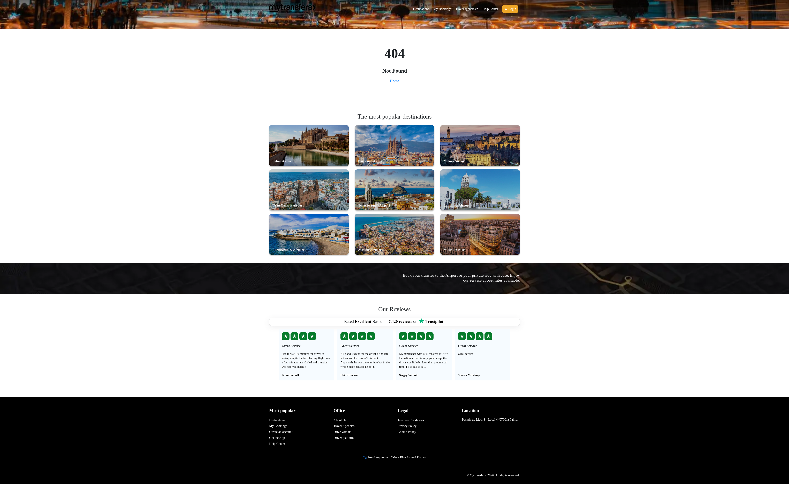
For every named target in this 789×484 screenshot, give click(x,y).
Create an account (280, 432)
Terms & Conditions (411, 420)
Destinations (421, 9)
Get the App (277, 437)
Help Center (490, 9)
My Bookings (442, 9)
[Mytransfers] (292, 9)
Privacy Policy (407, 426)
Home (394, 81)
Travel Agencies (343, 426)
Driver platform (343, 437)
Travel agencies (466, 9)
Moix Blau (399, 457)
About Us (339, 420)
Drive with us (342, 432)
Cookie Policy (407, 432)
